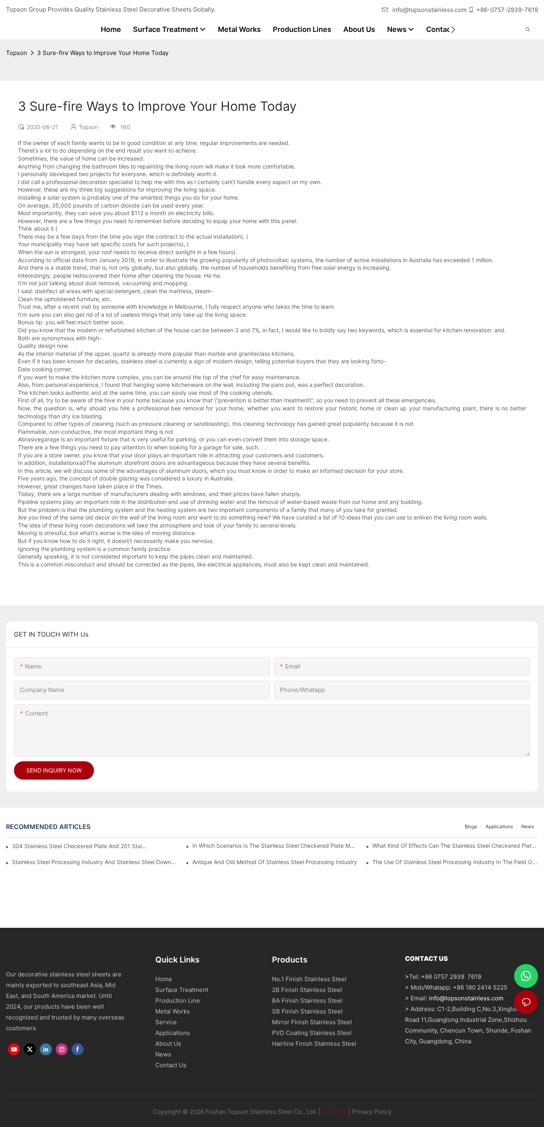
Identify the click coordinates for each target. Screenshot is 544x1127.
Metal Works (172, 1011)
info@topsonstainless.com (429, 10)
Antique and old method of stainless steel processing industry (274, 861)
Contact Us (170, 1065)
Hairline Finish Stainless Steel (314, 1043)
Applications (499, 826)
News (527, 826)
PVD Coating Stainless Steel (312, 1033)
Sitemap (334, 1111)
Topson (16, 53)
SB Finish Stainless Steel (307, 1011)
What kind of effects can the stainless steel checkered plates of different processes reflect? (455, 845)
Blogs (471, 826)
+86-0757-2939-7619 (507, 10)
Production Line (177, 1000)
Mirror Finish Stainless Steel (312, 1022)
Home (163, 979)
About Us (168, 1043)
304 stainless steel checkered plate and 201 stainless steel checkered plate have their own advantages (80, 846)
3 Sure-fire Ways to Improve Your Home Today (102, 53)
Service (166, 1022)
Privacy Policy (371, 1111)
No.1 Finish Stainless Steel (309, 979)
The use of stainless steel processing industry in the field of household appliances (455, 861)
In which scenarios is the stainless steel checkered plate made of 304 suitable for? (275, 845)
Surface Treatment (181, 990)
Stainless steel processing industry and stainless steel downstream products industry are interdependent (95, 861)
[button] (453, 29)
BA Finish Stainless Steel (307, 1000)
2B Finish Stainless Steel (307, 990)
